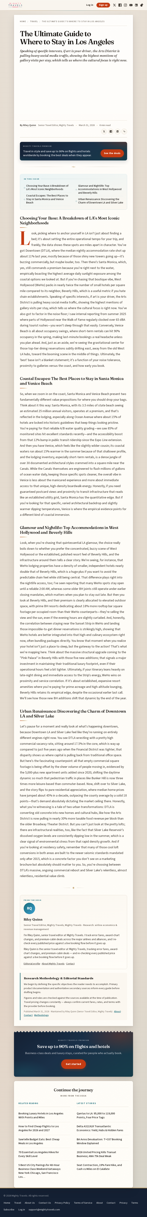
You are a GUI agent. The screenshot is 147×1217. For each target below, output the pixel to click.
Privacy (123, 1203)
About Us (30, 1203)
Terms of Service (83, 1203)
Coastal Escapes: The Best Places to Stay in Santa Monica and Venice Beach (47, 199)
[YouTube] (130, 5)
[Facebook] (120, 5)
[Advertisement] (73, 92)
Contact (70, 964)
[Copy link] (124, 131)
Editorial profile (32, 964)
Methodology (41, 1015)
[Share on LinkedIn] (117, 131)
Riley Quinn (29, 125)
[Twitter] (114, 5)
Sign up (103, 5)
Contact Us (45, 1203)
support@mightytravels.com (44, 1209)
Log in (89, 5)
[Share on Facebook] (111, 131)
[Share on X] (104, 131)
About (117, 1011)
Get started (73, 1064)
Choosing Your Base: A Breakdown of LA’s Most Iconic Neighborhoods (47, 187)
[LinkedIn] (136, 5)
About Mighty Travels (53, 964)
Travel (34, 21)
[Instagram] (125, 5)
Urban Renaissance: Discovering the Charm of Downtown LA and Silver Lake (100, 201)
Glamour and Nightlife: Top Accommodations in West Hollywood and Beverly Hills (100, 189)
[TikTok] (141, 5)
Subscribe (9, 1209)
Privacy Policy (62, 1203)
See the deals (112, 153)
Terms (134, 1203)
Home (23, 21)
